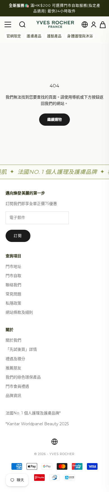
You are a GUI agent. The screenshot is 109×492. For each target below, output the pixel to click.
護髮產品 (54, 36)
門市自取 (13, 275)
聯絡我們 (13, 284)
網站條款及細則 (19, 312)
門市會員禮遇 (17, 386)
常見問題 (13, 293)
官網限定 (13, 36)
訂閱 (18, 235)
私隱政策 (13, 303)
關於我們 (13, 340)
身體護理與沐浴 (80, 36)
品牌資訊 (13, 395)
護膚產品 (34, 36)
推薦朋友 (13, 367)
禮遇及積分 (15, 358)
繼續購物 (54, 119)
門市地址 (13, 266)
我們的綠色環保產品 (23, 377)
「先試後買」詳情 (21, 349)
